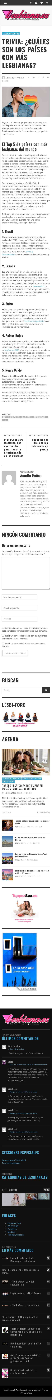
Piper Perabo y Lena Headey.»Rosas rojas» (20, 1271)
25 (48, 1317)
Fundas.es (12, 1229)
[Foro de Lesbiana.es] (20, 719)
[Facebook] (31, 2)
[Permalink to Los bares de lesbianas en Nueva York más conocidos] (7, 858)
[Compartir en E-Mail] (48, 77)
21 (48, 1343)
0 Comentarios (44, 812)
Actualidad (7, 779)
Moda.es (11, 1232)
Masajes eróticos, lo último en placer (23, 1092)
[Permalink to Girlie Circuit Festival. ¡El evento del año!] (5, 1373)
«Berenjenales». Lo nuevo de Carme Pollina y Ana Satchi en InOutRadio (26, 1331)
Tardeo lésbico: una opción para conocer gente (32, 822)
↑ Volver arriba (26, 1393)
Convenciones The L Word (14, 1160)
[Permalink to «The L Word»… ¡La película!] (5, 1305)
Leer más (5, 812)
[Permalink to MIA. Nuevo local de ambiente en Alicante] (5, 1343)
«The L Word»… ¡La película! (25, 1305)
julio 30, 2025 (32, 860)
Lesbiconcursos (11, 33)
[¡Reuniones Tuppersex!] (25, 908)
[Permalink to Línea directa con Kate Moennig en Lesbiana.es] (5, 1258)
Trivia (5, 420)
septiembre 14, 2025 (34, 826)
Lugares (38, 779)
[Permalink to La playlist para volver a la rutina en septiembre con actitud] (14, 1198)
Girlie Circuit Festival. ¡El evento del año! (23, 1371)
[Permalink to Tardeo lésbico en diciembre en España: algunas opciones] (26, 762)
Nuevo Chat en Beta (17, 1049)
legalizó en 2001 (12, 350)
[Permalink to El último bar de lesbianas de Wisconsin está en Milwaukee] (7, 874)
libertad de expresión (11, 417)
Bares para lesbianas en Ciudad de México (30, 838)
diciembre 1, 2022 (33, 876)
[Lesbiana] (26, 1019)
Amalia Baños (11, 793)
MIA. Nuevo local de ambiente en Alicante (25, 1345)
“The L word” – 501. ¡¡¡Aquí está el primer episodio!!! (20, 1318)
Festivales (17, 779)
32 (48, 1293)
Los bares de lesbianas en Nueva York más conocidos (31, 855)
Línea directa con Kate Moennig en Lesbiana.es (22, 1259)
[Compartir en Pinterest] (43, 77)
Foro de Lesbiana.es (11, 1163)
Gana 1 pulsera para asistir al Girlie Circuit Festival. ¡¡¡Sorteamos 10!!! (25, 1358)
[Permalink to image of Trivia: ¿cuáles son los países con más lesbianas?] (26, 101)
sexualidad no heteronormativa (34, 417)
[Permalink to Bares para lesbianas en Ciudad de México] (7, 841)
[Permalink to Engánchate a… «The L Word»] (5, 1293)
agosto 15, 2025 (33, 843)
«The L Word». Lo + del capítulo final (22, 1283)
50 (48, 1258)
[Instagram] (36, 2)
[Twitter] (41, 2)
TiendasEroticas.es (16, 1234)
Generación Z (39, 286)
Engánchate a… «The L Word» (25, 1293)
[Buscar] (5, 2)
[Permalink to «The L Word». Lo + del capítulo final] (5, 1282)
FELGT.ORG (13, 1226)
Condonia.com (14, 1223)
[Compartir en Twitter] (33, 77)
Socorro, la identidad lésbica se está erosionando (28, 1065)
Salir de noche (8, 781)
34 (48, 1281)
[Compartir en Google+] (38, 77)
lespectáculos (27, 779)
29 (48, 1305)
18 (48, 1370)
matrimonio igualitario (34, 321)
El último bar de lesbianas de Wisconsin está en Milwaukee (32, 872)
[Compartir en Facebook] (29, 77)
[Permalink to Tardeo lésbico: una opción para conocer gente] (7, 825)
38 (48, 1269)
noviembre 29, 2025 (24, 793)
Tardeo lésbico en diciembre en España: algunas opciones (22, 787)
